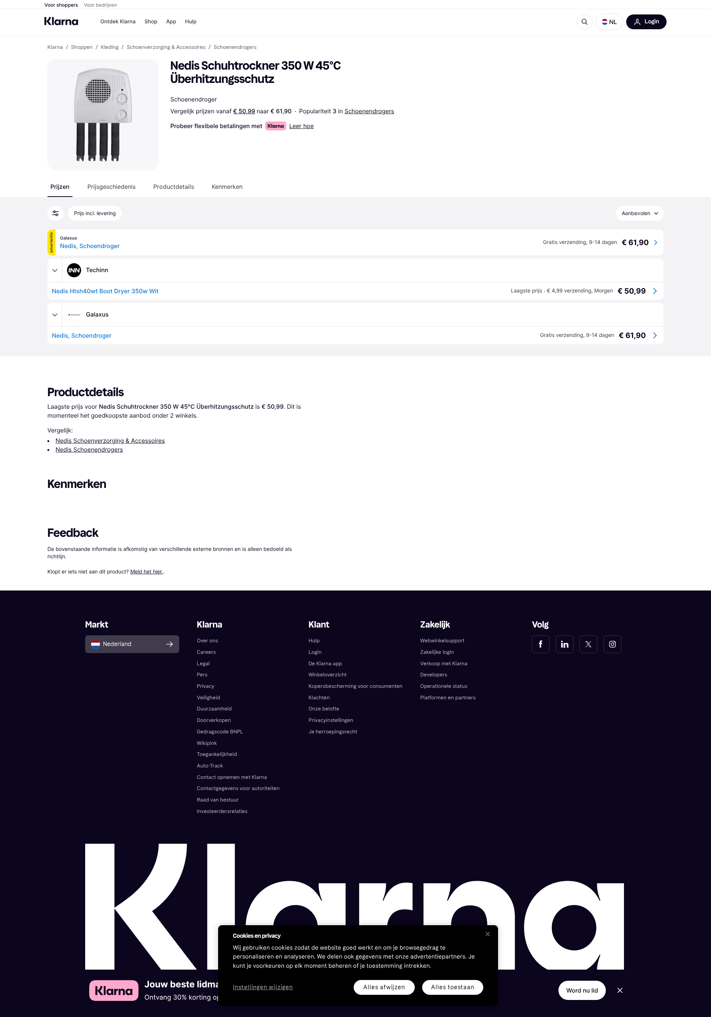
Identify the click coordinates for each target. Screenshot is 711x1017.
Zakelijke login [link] (437, 652)
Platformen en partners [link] (448, 698)
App (171, 22)
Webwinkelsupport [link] (442, 641)
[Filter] (55, 213)
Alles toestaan (452, 987)
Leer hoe (301, 126)
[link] (541, 644)
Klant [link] (318, 624)
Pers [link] (202, 675)
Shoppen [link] (82, 47)
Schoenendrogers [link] (235, 47)
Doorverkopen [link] (214, 720)
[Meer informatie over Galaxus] (54, 314)
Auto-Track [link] (210, 766)
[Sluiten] (488, 934)
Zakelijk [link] (435, 624)
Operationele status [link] (443, 686)
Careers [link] (206, 652)
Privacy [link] (205, 686)
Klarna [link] (55, 47)
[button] (609, 22)
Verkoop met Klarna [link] (443, 663)
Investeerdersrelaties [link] (222, 811)
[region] (358, 965)
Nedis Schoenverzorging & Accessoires (110, 440)
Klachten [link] (319, 698)
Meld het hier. (146, 571)
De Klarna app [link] (325, 663)
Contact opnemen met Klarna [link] (232, 777)
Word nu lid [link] (582, 990)
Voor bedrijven (100, 5)
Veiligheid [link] (208, 698)
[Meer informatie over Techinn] (54, 270)
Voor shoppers (61, 5)
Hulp (191, 22)
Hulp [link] (314, 641)
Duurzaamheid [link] (214, 709)
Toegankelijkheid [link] (217, 754)
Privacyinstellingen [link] (330, 720)
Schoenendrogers (369, 111)
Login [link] (314, 652)
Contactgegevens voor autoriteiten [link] (238, 788)
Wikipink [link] (207, 743)
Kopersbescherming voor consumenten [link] (355, 686)
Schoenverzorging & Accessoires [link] (166, 47)
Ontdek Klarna (118, 22)
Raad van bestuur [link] (218, 800)
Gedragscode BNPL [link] (220, 732)
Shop (150, 22)
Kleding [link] (109, 47)
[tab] (60, 186)
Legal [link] (203, 663)
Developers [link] (433, 675)
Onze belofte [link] (323, 709)
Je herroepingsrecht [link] (332, 732)
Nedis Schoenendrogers (89, 449)
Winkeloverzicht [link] (327, 675)
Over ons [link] (207, 641)
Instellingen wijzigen (263, 987)
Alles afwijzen (384, 987)
